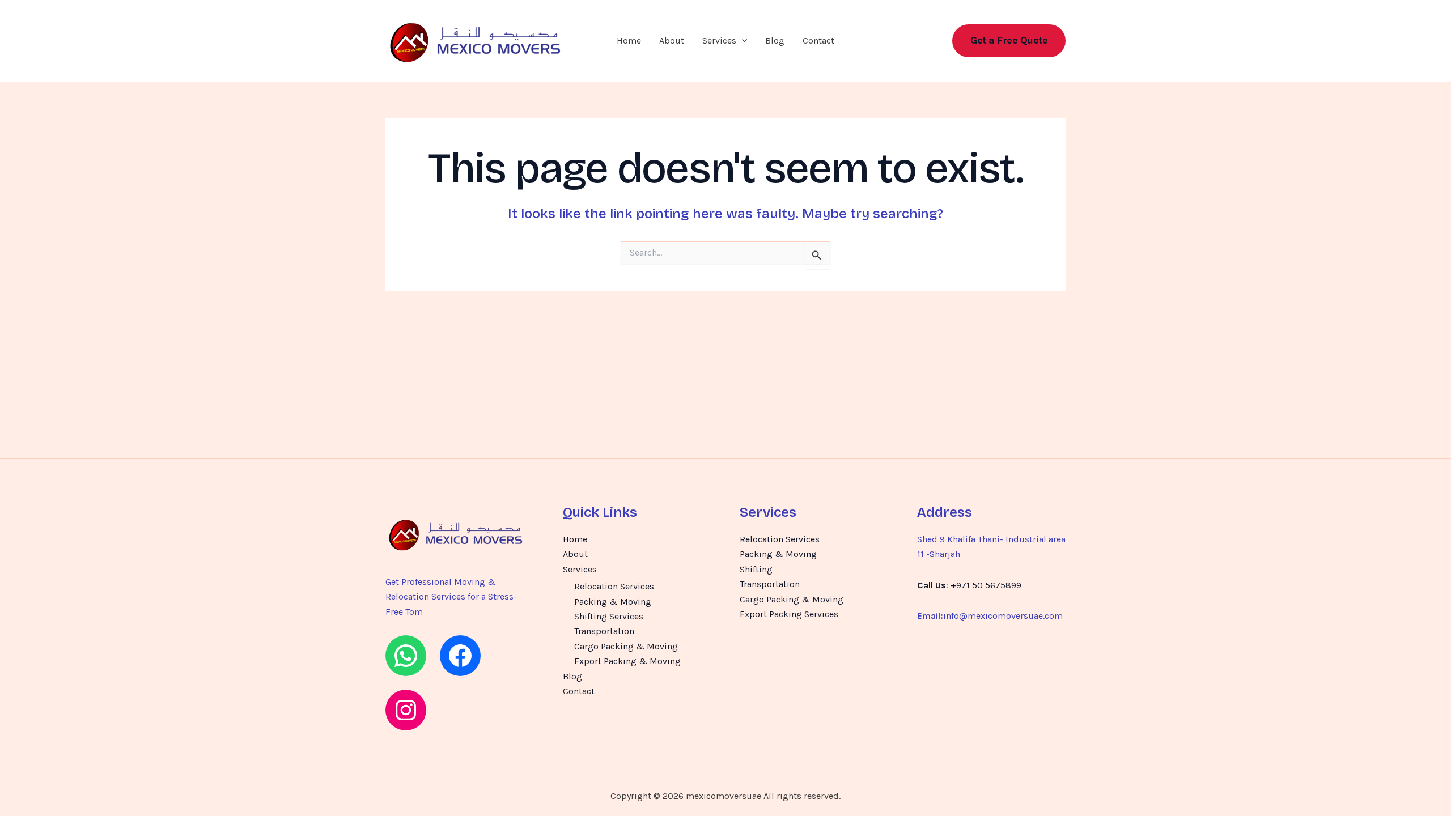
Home (629, 40)
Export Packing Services (789, 614)
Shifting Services (608, 616)
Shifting (756, 569)
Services (719, 40)
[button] (742, 40)
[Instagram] (405, 710)
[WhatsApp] (405, 655)
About (671, 40)
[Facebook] (460, 655)
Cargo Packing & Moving (626, 646)
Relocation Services (614, 586)
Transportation (604, 631)
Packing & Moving (612, 601)
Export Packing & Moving (627, 661)
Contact (818, 40)
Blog (774, 40)
